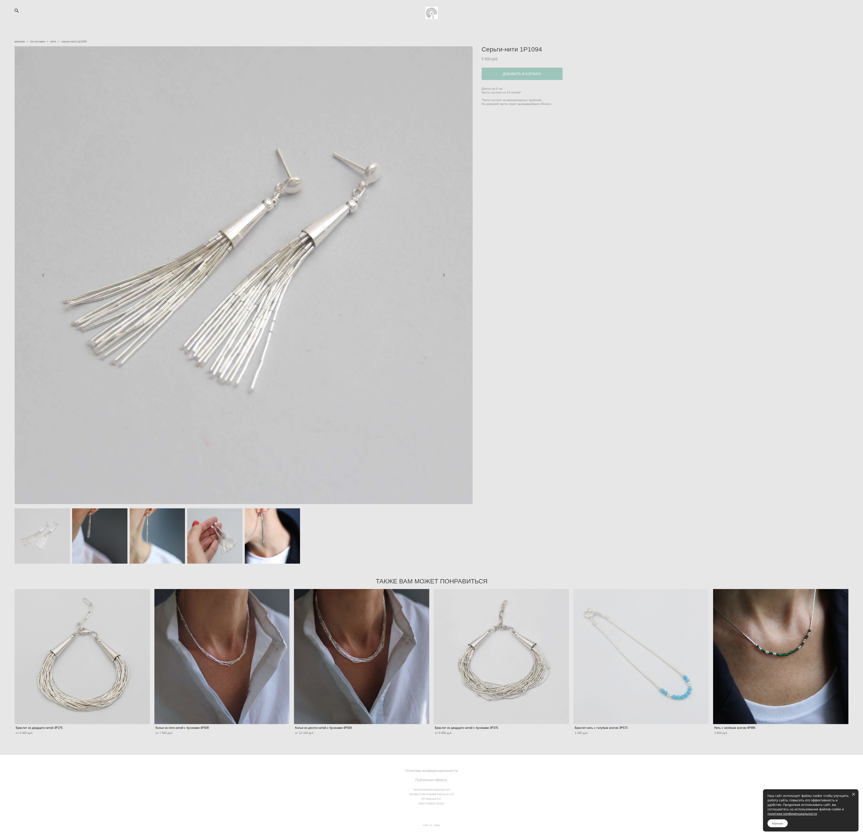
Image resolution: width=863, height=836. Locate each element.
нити (53, 41)
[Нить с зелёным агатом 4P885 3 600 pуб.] (780, 656)
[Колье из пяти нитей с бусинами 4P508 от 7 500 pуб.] (222, 656)
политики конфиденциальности (792, 814)
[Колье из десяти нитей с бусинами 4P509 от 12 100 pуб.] (361, 656)
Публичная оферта (431, 780)
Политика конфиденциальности (431, 771)
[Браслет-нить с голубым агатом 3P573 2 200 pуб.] (641, 656)
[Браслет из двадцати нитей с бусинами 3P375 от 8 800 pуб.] (501, 656)
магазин (20, 41)
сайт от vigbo (431, 825)
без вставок (37, 41)
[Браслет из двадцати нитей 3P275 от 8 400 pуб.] (82, 656)
